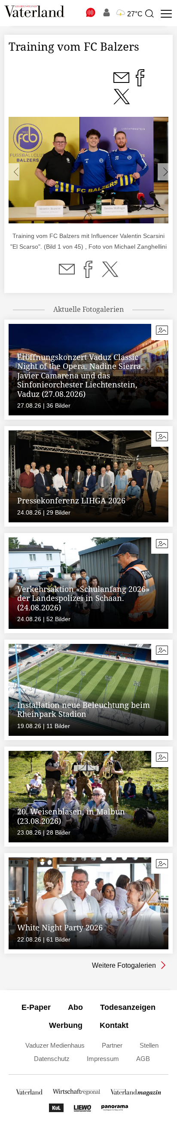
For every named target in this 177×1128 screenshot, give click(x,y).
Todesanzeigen (128, 1007)
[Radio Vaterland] (91, 12)
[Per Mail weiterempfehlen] (66, 274)
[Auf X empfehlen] (110, 274)
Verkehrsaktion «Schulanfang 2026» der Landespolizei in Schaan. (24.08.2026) (83, 598)
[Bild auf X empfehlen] (122, 101)
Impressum (103, 1058)
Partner (112, 1045)
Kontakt (114, 1025)
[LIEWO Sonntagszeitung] (82, 1109)
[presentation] (149, 13)
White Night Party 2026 (60, 927)
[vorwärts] (163, 171)
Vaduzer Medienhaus (55, 1045)
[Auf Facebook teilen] (88, 274)
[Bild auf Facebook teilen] (140, 82)
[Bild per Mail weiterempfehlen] (122, 82)
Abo (75, 1007)
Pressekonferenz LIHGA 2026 (71, 500)
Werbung (65, 1025)
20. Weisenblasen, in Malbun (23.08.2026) (71, 816)
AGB (143, 1058)
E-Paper (36, 1007)
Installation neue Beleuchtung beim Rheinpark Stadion (83, 709)
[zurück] (14, 171)
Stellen (149, 1045)
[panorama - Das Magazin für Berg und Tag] (114, 1109)
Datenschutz (52, 1058)
